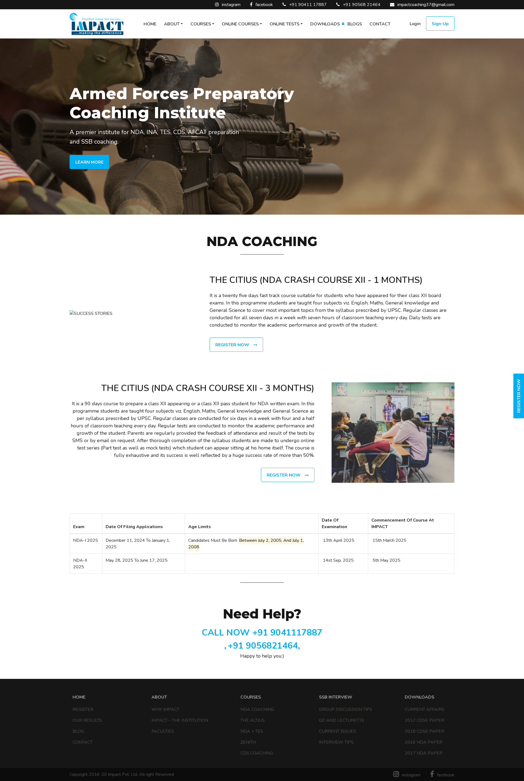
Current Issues (337, 731)
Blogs (354, 24)
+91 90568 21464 (361, 5)
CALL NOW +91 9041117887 (262, 632)
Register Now (519, 396)
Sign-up (440, 24)
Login (415, 24)
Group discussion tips (345, 709)
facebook (263, 5)
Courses (200, 24)
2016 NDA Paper (423, 742)
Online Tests (284, 24)
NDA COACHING (257, 709)
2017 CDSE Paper (424, 720)
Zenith (248, 742)
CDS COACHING (256, 753)
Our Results (87, 720)
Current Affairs (424, 709)
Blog (78, 731)
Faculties (162, 731)
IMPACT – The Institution (179, 720)
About (172, 24)
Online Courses (240, 24)
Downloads (325, 24)
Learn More (89, 162)
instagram (230, 5)
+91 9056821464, (264, 646)
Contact (380, 24)
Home (150, 24)
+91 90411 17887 (307, 5)
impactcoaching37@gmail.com (425, 5)
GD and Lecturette (341, 720)
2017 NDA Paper (423, 753)
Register (83, 709)
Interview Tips (336, 742)
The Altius (252, 720)
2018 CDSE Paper (424, 731)
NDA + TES (251, 731)
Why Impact (165, 709)
